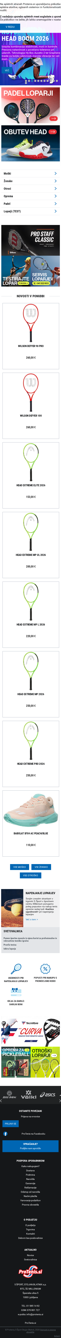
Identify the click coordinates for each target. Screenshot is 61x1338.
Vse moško (19, 867)
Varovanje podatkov (30, 1200)
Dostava (30, 1170)
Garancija (30, 1183)
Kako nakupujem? (30, 1166)
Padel (7, 203)
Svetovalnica (30, 1259)
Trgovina (30, 1229)
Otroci (7, 188)
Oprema (8, 196)
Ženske (8, 181)
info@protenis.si (35, 1314)
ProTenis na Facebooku (33, 1133)
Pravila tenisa (10, 944)
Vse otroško (30, 875)
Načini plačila (30, 1196)
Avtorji (57, 1336)
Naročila (30, 1179)
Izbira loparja (10, 948)
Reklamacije (30, 1187)
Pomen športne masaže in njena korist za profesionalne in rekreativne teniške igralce (30, 939)
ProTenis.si (30, 1323)
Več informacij (33, 323)
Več (7, 70)
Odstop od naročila (30, 1192)
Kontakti (30, 1233)
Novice (30, 1255)
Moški (7, 173)
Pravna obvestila (30, 1204)
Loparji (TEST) (12, 211)
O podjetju (30, 1225)
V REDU (10, 26)
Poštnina (30, 1174)
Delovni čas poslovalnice (30, 1238)
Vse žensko (41, 867)
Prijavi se (10, 1123)
